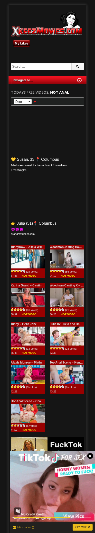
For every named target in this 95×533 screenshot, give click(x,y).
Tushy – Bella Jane (24, 324)
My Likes (21, 43)
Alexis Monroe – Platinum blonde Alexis (38, 362)
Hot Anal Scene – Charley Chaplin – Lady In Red (44, 401)
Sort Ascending (35, 101)
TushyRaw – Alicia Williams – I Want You (38, 247)
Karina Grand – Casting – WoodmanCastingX (42, 285)
